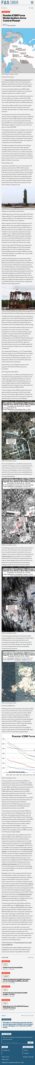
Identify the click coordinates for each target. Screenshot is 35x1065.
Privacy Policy (5, 1056)
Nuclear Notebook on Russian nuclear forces (17, 80)
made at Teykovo (6, 556)
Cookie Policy (5, 1059)
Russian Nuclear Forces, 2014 (23, 942)
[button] (32, 2)
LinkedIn (26, 1053)
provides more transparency (10, 864)
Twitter (26, 1050)
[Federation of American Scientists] (10, 2)
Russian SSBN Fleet (7, 944)
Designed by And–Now (28, 1056)
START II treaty (20, 905)
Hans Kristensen (11, 25)
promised (20, 845)
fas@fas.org (6, 1050)
